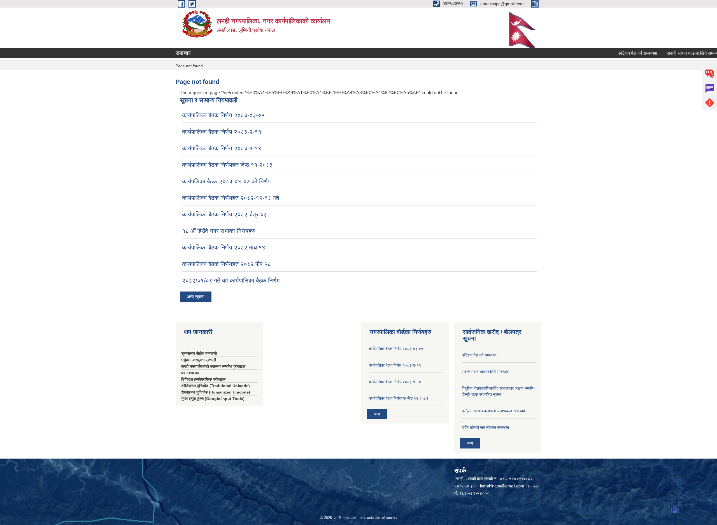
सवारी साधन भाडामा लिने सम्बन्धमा (682, 53)
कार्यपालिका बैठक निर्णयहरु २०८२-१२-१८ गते (230, 198)
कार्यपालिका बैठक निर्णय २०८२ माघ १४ (223, 247)
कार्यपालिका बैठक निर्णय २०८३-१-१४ (221, 148)
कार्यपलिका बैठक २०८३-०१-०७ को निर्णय (226, 181)
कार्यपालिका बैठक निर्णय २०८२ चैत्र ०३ (224, 214)
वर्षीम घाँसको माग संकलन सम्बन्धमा (485, 427)
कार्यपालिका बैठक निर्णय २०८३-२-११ (221, 131)
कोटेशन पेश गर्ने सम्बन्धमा (625, 53)
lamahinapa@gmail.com (502, 486)
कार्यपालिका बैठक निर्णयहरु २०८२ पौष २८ (226, 264)
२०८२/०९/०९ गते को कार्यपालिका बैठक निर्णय (231, 280)
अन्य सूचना (195, 296)
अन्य (377, 414)
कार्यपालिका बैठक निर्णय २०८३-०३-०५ (223, 115)
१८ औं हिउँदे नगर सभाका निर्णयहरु (218, 231)
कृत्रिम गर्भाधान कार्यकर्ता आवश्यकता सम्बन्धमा (493, 411)
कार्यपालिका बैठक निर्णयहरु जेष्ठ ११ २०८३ (227, 164)
